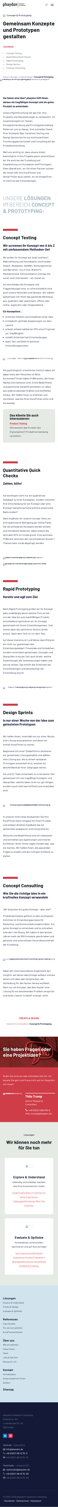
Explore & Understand (29, 1177)
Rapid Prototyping (14, 60)
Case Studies (9, 1323)
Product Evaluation (35, 1257)
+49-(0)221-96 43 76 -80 (17, 1473)
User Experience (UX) (25, 1253)
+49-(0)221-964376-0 (39, 1110)
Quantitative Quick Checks (18, 57)
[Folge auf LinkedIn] (5, 1436)
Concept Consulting (15, 68)
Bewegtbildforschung (22, 1261)
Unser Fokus (9, 1349)
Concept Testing (14, 53)
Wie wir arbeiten (10, 1344)
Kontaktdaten (9, 1374)
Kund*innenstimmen (13, 1332)
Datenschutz (22, 1500)
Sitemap (8, 1389)
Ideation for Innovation (17, 1023)
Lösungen (13, 77)
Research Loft (9, 1361)
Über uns (8, 1340)
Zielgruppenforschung (24, 1201)
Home (5, 77)
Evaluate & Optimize (29, 1237)
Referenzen (10, 1319)
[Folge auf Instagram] (10, 1436)
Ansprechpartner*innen (14, 1378)
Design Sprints (13, 64)
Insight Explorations (21, 1192)
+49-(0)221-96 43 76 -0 (17, 1453)
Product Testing (18, 423)
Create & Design (25, 77)
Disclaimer (9, 1500)
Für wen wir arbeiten (13, 1328)
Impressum (35, 1500)
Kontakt (8, 1370)
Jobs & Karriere (10, 1357)
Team (5, 1353)
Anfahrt (6, 1382)
